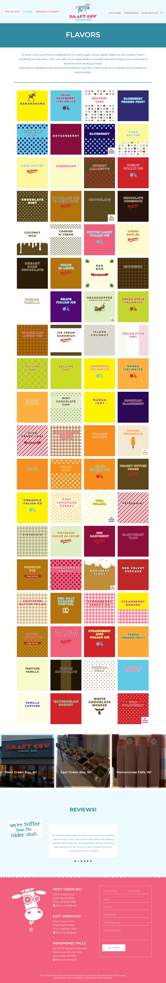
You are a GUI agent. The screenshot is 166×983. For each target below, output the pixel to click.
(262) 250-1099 (68, 956)
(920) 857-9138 (68, 929)
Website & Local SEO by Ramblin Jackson (94, 978)
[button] (75, 861)
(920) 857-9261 (68, 902)
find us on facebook (66, 905)
